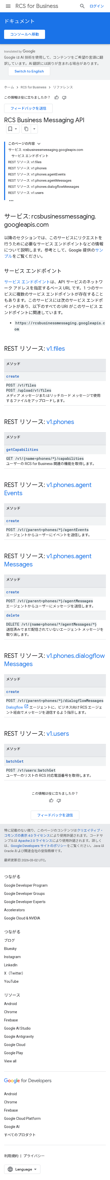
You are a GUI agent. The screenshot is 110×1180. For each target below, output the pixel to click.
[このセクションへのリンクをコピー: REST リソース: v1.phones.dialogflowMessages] (38, 664)
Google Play (13, 1053)
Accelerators (14, 910)
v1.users (58, 734)
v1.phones (60, 422)
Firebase (11, 1020)
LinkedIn (10, 965)
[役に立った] (56, 97)
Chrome (10, 1012)
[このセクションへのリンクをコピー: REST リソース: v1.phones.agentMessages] (38, 565)
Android (10, 1004)
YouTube (11, 981)
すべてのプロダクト (20, 1135)
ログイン (97, 6)
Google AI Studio (17, 1028)
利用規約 (11, 1156)
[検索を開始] (82, 6)
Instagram (12, 957)
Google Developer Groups (24, 894)
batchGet (15, 761)
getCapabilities (22, 449)
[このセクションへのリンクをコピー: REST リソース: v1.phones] (79, 422)
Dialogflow (14, 707)
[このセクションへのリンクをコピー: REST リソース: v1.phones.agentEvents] (28, 494)
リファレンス (63, 87)
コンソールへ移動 (24, 34)
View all (10, 1061)
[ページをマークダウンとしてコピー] (26, 129)
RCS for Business (36, 6)
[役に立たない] (64, 97)
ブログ (9, 940)
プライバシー (34, 1156)
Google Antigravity (19, 1036)
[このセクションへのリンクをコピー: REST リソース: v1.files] (70, 349)
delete (12, 615)
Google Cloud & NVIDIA (22, 918)
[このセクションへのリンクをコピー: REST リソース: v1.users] (74, 734)
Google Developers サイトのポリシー (39, 846)
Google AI (11, 1127)
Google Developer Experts (25, 902)
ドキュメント (19, 21)
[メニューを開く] (8, 6)
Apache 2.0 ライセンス (35, 841)
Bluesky (10, 949)
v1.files (56, 349)
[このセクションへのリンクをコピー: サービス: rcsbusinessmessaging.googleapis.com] (54, 225)
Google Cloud (14, 1045)
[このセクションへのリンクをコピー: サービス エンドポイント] (67, 271)
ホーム (9, 87)
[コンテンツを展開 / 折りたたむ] (39, 144)
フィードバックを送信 (28, 108)
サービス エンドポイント (27, 282)
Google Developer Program (26, 885)
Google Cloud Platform (22, 1118)
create (12, 376)
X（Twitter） (14, 973)
